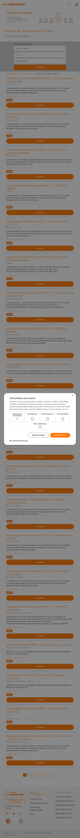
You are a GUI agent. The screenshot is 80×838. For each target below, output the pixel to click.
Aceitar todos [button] (60, 435)
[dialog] (40, 419)
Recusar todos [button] (38, 435)
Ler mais (65, 409)
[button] (19, 441)
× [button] (72, 395)
